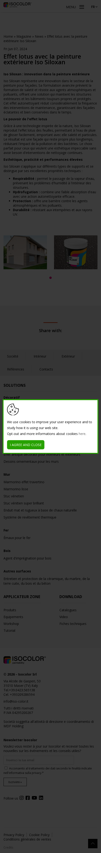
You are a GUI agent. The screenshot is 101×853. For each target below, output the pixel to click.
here (82, 433)
